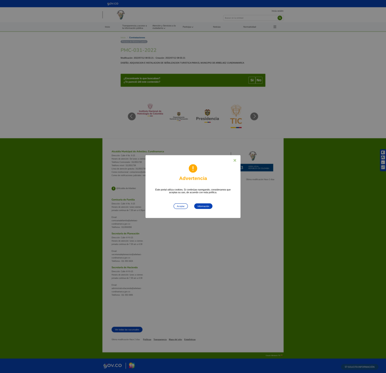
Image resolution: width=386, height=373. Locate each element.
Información (203, 206)
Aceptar (181, 206)
